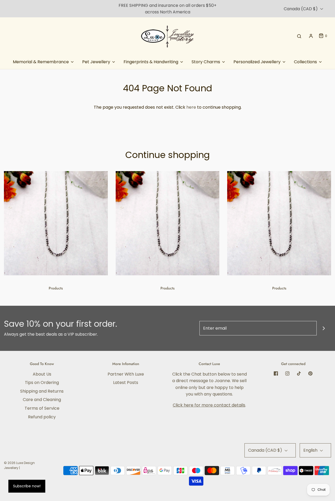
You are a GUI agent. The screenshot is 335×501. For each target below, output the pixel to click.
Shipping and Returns (42, 391)
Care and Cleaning (42, 400)
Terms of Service (42, 408)
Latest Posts (125, 382)
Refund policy (42, 417)
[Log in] (311, 36)
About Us (42, 374)
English (311, 450)
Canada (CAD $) (301, 9)
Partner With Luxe (126, 374)
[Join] (324, 328)
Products (56, 288)
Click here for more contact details (209, 405)
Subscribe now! (27, 486)
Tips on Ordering (42, 382)
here (191, 107)
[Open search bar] (299, 36)
